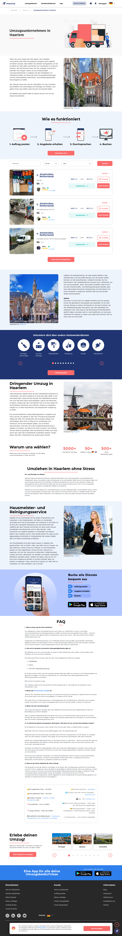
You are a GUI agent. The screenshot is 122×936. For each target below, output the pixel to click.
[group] (24, 348)
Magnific (77, 108)
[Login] (91, 3)
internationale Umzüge (41, 690)
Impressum (107, 893)
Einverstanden (96, 928)
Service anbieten (79, 3)
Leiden (51, 798)
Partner (106, 905)
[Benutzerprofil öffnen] (39, 189)
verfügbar (91, 789)
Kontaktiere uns (109, 901)
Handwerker (31, 818)
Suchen (105, 163)
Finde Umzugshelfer (61, 901)
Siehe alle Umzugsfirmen (61, 259)
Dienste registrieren (13, 893)
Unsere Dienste (11, 909)
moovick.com (90, 794)
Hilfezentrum (108, 897)
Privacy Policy (42, 927)
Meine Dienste (11, 897)
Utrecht (45, 798)
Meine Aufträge (11, 901)
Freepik (76, 556)
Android (88, 799)
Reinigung (55, 816)
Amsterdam (31, 800)
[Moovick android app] (77, 605)
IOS (93, 799)
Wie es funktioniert (13, 889)
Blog (105, 889)
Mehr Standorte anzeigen (23, 854)
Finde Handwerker (61, 905)
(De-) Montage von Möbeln (47, 818)
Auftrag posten (61, 373)
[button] (20, 364)
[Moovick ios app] (97, 605)
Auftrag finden (11, 905)
